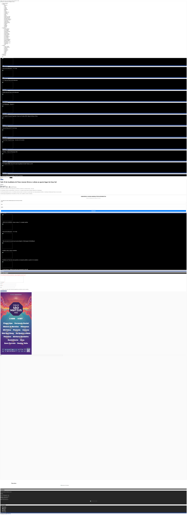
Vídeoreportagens (5, 3)
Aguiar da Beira (6, 21)
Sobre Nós (4, 54)
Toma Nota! (6, 43)
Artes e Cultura (6, 46)
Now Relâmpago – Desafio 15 (8, 104)
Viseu (5, 6)
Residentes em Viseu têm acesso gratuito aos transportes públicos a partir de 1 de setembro (20, 259)
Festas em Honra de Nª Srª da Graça (9, 128)
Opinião (3, 45)
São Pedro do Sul (7, 18)
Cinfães (5, 24)
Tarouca (5, 11)
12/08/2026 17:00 (5, 126)
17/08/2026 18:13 (5, 90)
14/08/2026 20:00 (5, 114)
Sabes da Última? (7, 40)
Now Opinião (6, 30)
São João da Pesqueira (7, 19)
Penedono (5, 23)
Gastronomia (6, 49)
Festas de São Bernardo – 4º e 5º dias (9, 68)
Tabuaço (5, 26)
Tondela (5, 7)
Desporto (1, 179)
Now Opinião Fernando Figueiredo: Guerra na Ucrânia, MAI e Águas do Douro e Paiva (20, 116)
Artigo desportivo (7, 47)
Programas (4, 27)
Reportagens (4, 89)
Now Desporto (6, 29)
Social (5, 53)
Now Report (6, 35)
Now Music (6, 32)
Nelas (5, 10)
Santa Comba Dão (7, 17)
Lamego (5, 8)
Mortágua (5, 25)
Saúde (5, 52)
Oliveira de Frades (7, 22)
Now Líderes (6, 37)
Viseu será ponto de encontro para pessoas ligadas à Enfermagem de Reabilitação (18, 241)
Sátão (5, 14)
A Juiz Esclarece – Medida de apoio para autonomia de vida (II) (15, 269)
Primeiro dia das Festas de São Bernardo (10, 92)
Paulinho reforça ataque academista (9, 250)
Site (1, 287)
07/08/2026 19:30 (5, 173)
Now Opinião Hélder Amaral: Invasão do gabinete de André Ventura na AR (17, 163)
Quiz (5, 44)
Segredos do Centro (7, 42)
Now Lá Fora (6, 38)
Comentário (2, 282)
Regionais (5, 5)
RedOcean (9, 513)
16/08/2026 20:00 (5, 102)
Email (1, 285)
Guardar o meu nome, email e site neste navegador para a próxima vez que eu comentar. (15, 289)
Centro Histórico (6, 28)
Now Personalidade (7, 39)
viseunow (1, 184)
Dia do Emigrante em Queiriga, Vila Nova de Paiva (12, 175)
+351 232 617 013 (6, 496)
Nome (1, 283)
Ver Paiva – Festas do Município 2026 (9, 151)
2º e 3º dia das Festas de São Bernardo (10, 80)
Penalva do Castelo (7, 16)
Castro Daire (6, 13)
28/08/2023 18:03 (3, 186)
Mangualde (6, 9)
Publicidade (4, 55)
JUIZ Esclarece (6, 33)
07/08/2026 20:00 (5, 161)
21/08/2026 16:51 (5, 66)
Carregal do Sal (6, 12)
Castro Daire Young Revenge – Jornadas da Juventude (13, 139)
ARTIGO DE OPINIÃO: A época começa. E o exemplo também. (15, 222)
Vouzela (5, 15)
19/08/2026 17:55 (5, 78)
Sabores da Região (7, 31)
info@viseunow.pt (5, 499)
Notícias (3, 4)
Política (5, 51)
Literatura (5, 50)
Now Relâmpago (7, 36)
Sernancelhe (6, 20)
